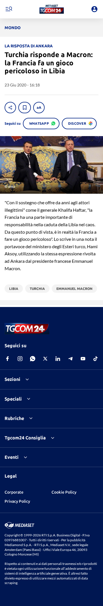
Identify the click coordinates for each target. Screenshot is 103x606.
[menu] (9, 9)
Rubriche (14, 418)
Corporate (14, 492)
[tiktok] (95, 358)
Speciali (13, 398)
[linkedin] (58, 358)
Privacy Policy (17, 501)
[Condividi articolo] (10, 107)
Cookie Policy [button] (64, 492)
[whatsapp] (32, 358)
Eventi (12, 457)
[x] (45, 358)
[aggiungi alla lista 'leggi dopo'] (24, 107)
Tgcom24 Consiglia (25, 437)
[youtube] (83, 358)
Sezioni (12, 379)
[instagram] (20, 358)
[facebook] (7, 358)
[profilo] (94, 9)
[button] (51, 9)
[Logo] (51, 9)
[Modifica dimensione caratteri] (39, 107)
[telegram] (70, 358)
